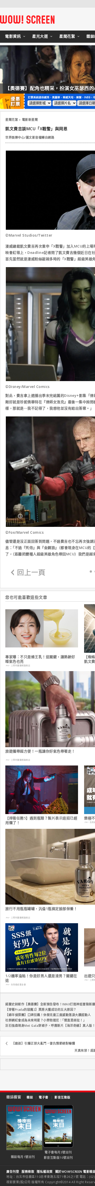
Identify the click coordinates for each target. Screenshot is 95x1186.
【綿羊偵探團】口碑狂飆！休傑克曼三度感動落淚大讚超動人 (48, 1015)
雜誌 (30, 1097)
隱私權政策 (45, 1171)
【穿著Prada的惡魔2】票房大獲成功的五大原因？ (41, 1009)
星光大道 (40, 36)
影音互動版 (62, 1097)
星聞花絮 (67, 36)
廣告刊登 (12, 1171)
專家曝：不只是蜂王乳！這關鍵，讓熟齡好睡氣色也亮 (40, 659)
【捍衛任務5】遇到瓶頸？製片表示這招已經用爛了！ (41, 820)
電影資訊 (13, 36)
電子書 (43, 1097)
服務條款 (28, 1171)
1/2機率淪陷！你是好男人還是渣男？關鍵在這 (41, 978)
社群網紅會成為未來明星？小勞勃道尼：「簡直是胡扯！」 (45, 1020)
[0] (91, 571)
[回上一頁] (28, 573)
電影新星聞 (30, 120)
